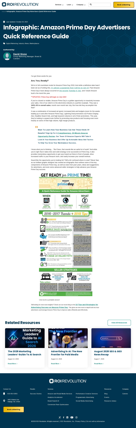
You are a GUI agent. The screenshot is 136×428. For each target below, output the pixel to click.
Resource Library (110, 401)
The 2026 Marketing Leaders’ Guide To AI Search (24, 353)
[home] (68, 383)
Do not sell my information (95, 421)
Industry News (24, 43)
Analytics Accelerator (55, 397)
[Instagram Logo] (76, 417)
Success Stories (36, 393)
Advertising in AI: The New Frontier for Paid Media (66, 353)
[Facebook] (63, 417)
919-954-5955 (12, 393)
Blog (105, 393)
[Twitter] (60, 417)
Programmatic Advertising (85, 397)
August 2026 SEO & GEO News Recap (108, 353)
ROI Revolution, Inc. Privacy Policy (72, 421)
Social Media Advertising (84, 401)
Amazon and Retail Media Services (60, 393)
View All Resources (119, 323)
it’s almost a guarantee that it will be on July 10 (70, 88)
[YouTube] (71, 417)
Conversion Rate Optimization (58, 404)
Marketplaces (34, 43)
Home (3, 11)
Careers (125, 393)
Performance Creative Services (87, 393)
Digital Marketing (12, 43)
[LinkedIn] (67, 417)
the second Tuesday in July (70, 91)
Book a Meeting (123, 5)
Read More (12, 363)
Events (106, 397)
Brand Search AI (53, 401)
